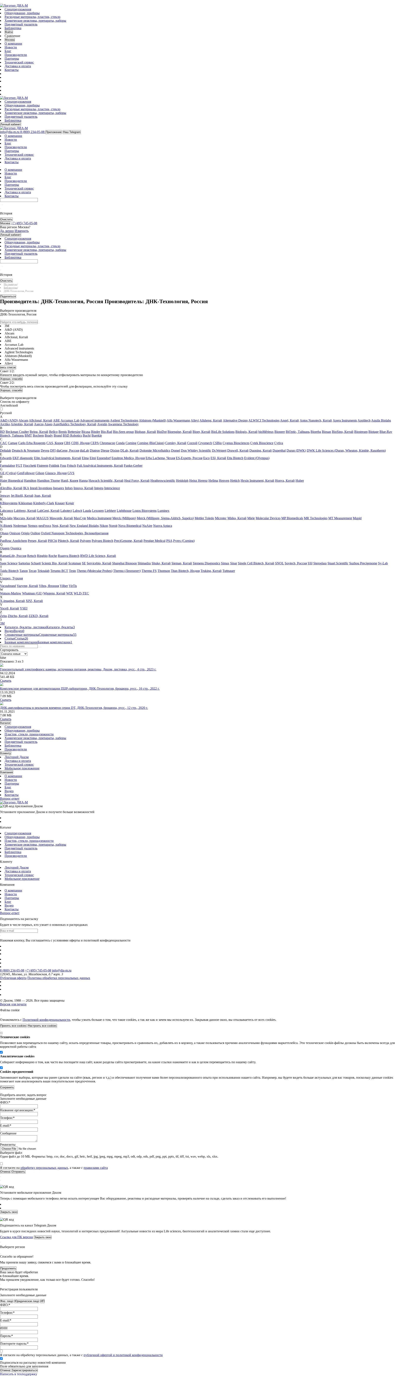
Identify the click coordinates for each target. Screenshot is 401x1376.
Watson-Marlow (10, 593)
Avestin (102, 424)
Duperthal (279, 450)
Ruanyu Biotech (68, 555)
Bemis (62, 431)
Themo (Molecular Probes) (94, 571)
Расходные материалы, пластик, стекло (32, 17)
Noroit (113, 525)
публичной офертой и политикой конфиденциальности (123, 1355)
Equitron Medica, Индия (128, 458)
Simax (225, 563)
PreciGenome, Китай (128, 540)
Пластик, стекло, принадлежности (29, 734)
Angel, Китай (289, 420)
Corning (131, 443)
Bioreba (316, 431)
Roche (52, 555)
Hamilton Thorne (48, 480)
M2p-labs (6, 518)
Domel (175, 450)
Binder (95, 431)
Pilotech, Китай (68, 540)
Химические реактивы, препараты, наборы (35, 20)
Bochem (38, 435)
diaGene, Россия (67, 450)
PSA (169, 540)
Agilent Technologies (124, 420)
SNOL (279, 563)
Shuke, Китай (161, 563)
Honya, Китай (285, 480)
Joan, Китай (42, 495)
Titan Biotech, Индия (185, 571)
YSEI (23, 608)
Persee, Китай (37, 540)
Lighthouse (124, 510)
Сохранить (7, 1087)
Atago (48, 424)
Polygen (85, 540)
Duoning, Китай (260, 450)
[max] (7, 86)
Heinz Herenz (198, 480)
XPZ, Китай (34, 601)
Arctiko (5, 424)
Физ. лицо (6, 1301)
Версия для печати (13, 1004)
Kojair (70, 503)
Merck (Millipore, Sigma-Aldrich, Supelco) (165, 518)
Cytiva (278, 443)
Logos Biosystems (144, 510)
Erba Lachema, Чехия (160, 458)
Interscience (112, 488)
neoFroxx (44, 525)
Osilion (35, 533)
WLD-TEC (81, 593)
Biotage (373, 431)
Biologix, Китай (246, 431)
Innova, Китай (83, 488)
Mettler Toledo (204, 518)
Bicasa (85, 431)
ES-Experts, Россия (189, 458)
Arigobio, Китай (22, 424)
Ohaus (4, 533)
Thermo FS (149, 571)
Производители (16, 55)
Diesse (105, 450)
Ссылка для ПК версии (16, 1237)
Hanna (83, 480)
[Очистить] (2, 204)
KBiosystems (9, 503)
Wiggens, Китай (54, 593)
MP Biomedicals (292, 518)
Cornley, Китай (175, 443)
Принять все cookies (13, 1025)
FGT (19, 465)
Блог (8, 51)
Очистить (6, 219)
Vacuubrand (8, 586)
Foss (63, 465)
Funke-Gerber (133, 465)
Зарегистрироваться (24, 1370)
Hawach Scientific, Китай (106, 480)
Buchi (87, 435)
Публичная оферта (13, 978)
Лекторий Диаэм (17, 757)
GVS (70, 473)
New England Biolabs (84, 525)
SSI (310, 563)
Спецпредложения (18, 9)
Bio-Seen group (123, 431)
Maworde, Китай (61, 518)
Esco (206, 458)
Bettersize (74, 431)
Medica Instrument (99, 518)
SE (84, 563)
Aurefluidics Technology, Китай (74, 424)
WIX (69, 593)
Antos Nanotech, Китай (316, 420)
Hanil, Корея (69, 480)
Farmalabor (7, 465)
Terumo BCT (59, 571)
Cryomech (205, 443)
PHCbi (52, 540)
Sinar (233, 563)
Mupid (357, 518)
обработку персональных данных (44, 1167)
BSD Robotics (72, 435)
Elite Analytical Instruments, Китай (57, 458)
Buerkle (96, 435)
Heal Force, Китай (137, 480)
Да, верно (7, 231)
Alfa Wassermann (178, 420)
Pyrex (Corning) (184, 540)
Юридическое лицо (27, 1301)
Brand (58, 435)
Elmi (93, 458)
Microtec (221, 518)
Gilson (40, 473)
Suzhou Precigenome (363, 563)
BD (2, 431)
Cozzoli (192, 443)
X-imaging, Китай (12, 601)
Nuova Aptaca (162, 525)
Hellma (213, 480)
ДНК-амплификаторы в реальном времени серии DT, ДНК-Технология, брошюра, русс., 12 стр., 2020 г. (74, 708)
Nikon (104, 525)
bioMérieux (266, 431)
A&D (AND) (9, 420)
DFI (53, 450)
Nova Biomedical (129, 525)
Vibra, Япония (49, 586)
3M (2, 623)
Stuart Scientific (337, 563)
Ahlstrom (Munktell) (152, 420)
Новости (11, 47)
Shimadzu (144, 563)
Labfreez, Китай (25, 510)
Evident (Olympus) (256, 458)
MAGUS (42, 518)
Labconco (6, 510)
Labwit (77, 510)
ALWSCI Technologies (263, 420)
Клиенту (5, 753)
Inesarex (58, 488)
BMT (28, 435)
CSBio (217, 443)
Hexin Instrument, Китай (257, 480)
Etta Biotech (235, 458)
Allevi (195, 420)
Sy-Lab (383, 563)
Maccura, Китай (24, 518)
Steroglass (320, 563)
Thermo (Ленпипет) (127, 571)
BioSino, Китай (342, 431)
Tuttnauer (228, 571)
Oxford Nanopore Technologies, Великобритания (74, 533)
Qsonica (15, 548)
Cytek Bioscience (261, 443)
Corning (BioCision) (150, 443)
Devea (45, 450)
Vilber (64, 586)
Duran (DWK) (296, 450)
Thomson (163, 571)
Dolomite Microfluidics (155, 450)
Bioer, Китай (201, 431)
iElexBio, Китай (11, 488)
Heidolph (182, 480)
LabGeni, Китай (48, 510)
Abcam (23, 420)
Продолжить (8, 1268)
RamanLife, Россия (13, 555)
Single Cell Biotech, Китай (256, 563)
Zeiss (3, 616)
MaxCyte (80, 518)
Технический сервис (19, 62)
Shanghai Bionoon (124, 563)
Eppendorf (104, 458)
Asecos (39, 424)
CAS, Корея (54, 443)
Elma (85, 458)
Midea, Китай (236, 518)
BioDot (162, 431)
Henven (224, 480)
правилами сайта (96, 1167)
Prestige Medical (154, 540)
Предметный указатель (21, 24)
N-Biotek (6, 525)
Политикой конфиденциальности (46, 1019)
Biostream (361, 431)
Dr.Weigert (219, 450)
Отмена (5, 1370)
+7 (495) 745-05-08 (38, 970)
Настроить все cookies (42, 1025)
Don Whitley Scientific (196, 450)
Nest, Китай (60, 525)
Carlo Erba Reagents (32, 443)
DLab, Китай (129, 450)
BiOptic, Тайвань (298, 431)
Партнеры (12, 58)
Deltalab (5, 450)
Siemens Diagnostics (206, 563)
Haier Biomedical (11, 480)
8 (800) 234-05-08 (12, 970)
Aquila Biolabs (381, 420)
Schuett (36, 563)
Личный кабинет (10, 124)
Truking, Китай (211, 571)
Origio (25, 533)
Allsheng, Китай (210, 420)
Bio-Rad (106, 431)
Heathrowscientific (162, 480)
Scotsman (74, 563)
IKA (26, 488)
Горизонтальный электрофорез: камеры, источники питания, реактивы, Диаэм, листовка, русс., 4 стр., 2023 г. (78, 669)
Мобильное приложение (22, 768)
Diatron (95, 450)
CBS (67, 443)
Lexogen (98, 510)
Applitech (364, 420)
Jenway (5, 495)
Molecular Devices (268, 518)
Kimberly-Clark (43, 503)
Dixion (114, 450)
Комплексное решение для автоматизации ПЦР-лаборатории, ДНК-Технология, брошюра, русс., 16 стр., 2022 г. (80, 688)
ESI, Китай (218, 458)
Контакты (12, 70)
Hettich (235, 480)
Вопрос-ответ (9, 798)
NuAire (147, 525)
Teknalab (43, 571)
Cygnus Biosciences (236, 443)
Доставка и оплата (18, 66)
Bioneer (279, 431)
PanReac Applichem (13, 540)
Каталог (5, 723)
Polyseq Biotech (102, 540)
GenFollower (26, 473)
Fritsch (71, 465)
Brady (49, 435)
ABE (56, 420)
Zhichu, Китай (18, 616)
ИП (42, 1301)
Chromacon (107, 443)
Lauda (87, 510)
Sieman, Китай (181, 563)
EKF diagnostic (23, 458)
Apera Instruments (345, 420)
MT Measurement (340, 518)
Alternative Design (235, 420)
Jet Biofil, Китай (22, 495)
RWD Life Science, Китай (98, 555)
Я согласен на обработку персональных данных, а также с (81, 1355)
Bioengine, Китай (180, 431)
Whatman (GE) (32, 593)
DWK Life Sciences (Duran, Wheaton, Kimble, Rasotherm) (346, 450)
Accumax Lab (70, 420)
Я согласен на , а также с (54, 1167)
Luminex (163, 510)
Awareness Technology (123, 424)
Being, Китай (39, 431)
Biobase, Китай (145, 431)
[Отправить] (0, 204)
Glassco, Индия (56, 473)
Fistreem (42, 465)
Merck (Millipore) (124, 518)
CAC (3, 443)
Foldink (54, 465)
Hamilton (30, 480)
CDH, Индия (80, 443)
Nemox (33, 525)
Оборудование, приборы (22, 13)
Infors (69, 488)
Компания (6, 772)
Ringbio (42, 555)
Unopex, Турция (11, 578)
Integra (98, 488)
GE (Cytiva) (8, 473)
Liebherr (110, 510)
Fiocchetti (29, 465)
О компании (13, 43)
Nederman (20, 525)
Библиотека (13, 28)
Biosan (326, 431)
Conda (120, 443)
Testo (72, 571)
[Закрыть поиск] (0, 208)
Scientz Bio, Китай (54, 563)
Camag (12, 443)
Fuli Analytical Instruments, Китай (100, 465)
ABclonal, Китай (40, 420)
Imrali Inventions (41, 488)
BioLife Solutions (223, 431)
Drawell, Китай (238, 450)
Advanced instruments (94, 420)
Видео (9, 791)
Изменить (22, 231)
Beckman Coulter (17, 431)
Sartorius (24, 563)
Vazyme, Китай (27, 586)
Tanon (23, 571)
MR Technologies (315, 518)
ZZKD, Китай (38, 616)
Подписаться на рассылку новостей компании (33, 1362)
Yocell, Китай (9, 608)
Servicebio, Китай (99, 563)
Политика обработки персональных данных (58, 978)
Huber (300, 480)
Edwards (6, 458)
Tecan (33, 571)
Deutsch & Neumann (26, 450)
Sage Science (9, 563)
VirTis (73, 586)
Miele (251, 518)
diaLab (84, 450)
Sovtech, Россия (296, 563)
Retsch (31, 555)
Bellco (53, 431)
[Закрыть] (0, 1030)
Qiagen (5, 548)
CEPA (94, 443)
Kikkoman (25, 503)
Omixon (14, 533)
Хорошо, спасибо (11, 378)
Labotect (66, 510)
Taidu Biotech (9, 571)
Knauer (60, 503)
